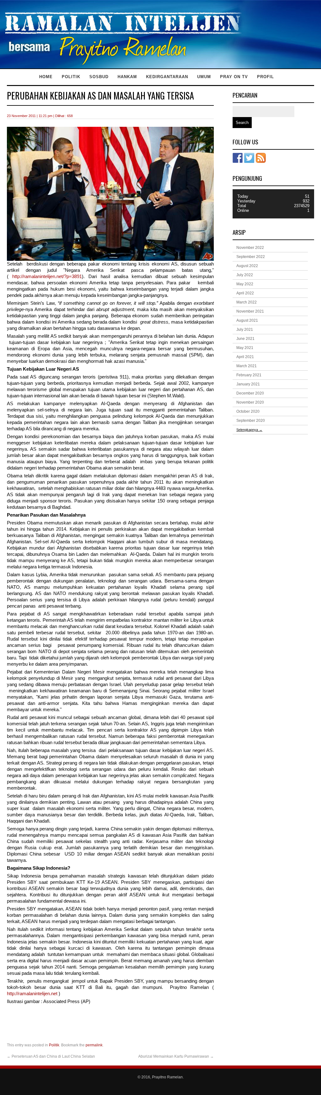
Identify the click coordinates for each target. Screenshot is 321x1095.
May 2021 (244, 348)
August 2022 (247, 266)
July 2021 (244, 329)
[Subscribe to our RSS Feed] (261, 158)
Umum (204, 76)
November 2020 (250, 402)
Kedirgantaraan (167, 76)
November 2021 (250, 311)
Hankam (127, 76)
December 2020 (250, 393)
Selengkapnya (249, 430)
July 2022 (244, 275)
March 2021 (246, 366)
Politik (71, 76)
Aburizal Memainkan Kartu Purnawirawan (176, 1056)
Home (46, 76)
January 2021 (248, 384)
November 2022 (250, 247)
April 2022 (245, 293)
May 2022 (244, 284)
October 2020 (248, 411)
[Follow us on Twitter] (249, 158)
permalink (94, 1045)
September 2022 (250, 257)
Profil (265, 76)
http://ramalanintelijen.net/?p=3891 (47, 276)
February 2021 (248, 375)
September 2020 (250, 420)
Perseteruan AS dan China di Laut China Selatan (51, 1056)
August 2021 (247, 320)
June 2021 (245, 338)
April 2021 (245, 357)
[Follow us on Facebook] (238, 158)
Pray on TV (234, 76)
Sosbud (98, 76)
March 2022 (246, 302)
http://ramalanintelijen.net (32, 993)
